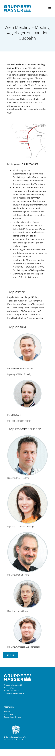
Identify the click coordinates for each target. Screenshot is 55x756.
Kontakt (7, 711)
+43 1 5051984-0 (12, 691)
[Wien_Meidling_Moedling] (27, 123)
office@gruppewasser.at (15, 693)
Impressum (8, 714)
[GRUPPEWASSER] (17, 6)
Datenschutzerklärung (12, 717)
